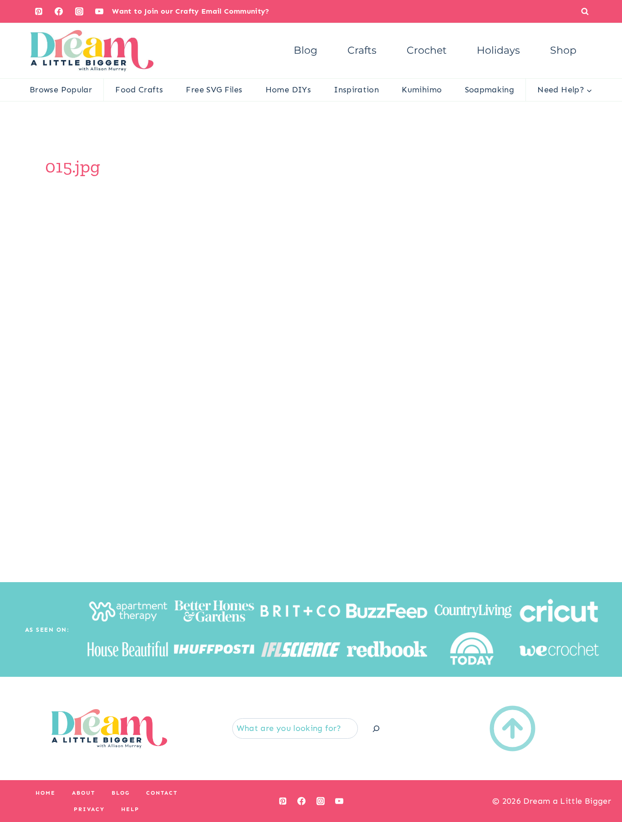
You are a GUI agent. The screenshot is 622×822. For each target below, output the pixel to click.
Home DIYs (288, 90)
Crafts (362, 50)
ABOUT (83, 793)
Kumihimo (422, 90)
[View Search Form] (584, 11)
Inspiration (356, 90)
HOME (46, 793)
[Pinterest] (39, 11)
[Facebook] (59, 11)
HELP (130, 809)
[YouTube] (99, 11)
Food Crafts (139, 90)
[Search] (376, 728)
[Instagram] (79, 11)
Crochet (427, 50)
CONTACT (162, 793)
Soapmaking (490, 90)
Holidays (498, 50)
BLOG (121, 793)
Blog (305, 50)
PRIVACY (89, 809)
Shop (563, 50)
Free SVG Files (214, 90)
